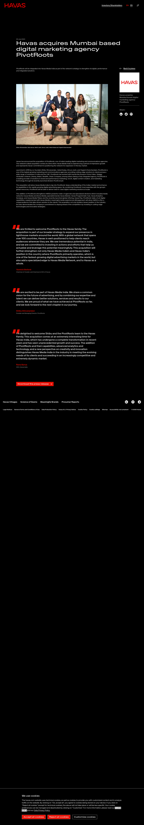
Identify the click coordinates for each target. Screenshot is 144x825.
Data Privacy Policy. (42, 810)
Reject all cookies (59, 817)
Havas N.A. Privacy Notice (67, 409)
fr (131, 5)
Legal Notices (7, 409)
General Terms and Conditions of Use (27, 409)
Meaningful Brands (49, 402)
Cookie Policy (82, 409)
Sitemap (105, 409)
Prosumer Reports (70, 402)
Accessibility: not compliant (119, 409)
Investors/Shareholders (112, 5)
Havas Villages (10, 402)
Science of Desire (28, 402)
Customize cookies (85, 817)
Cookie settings (94, 409)
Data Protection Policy (49, 409)
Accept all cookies (34, 817)
